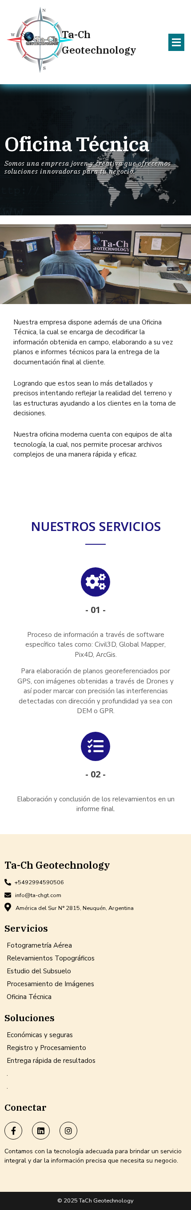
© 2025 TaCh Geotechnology (95, 1201)
